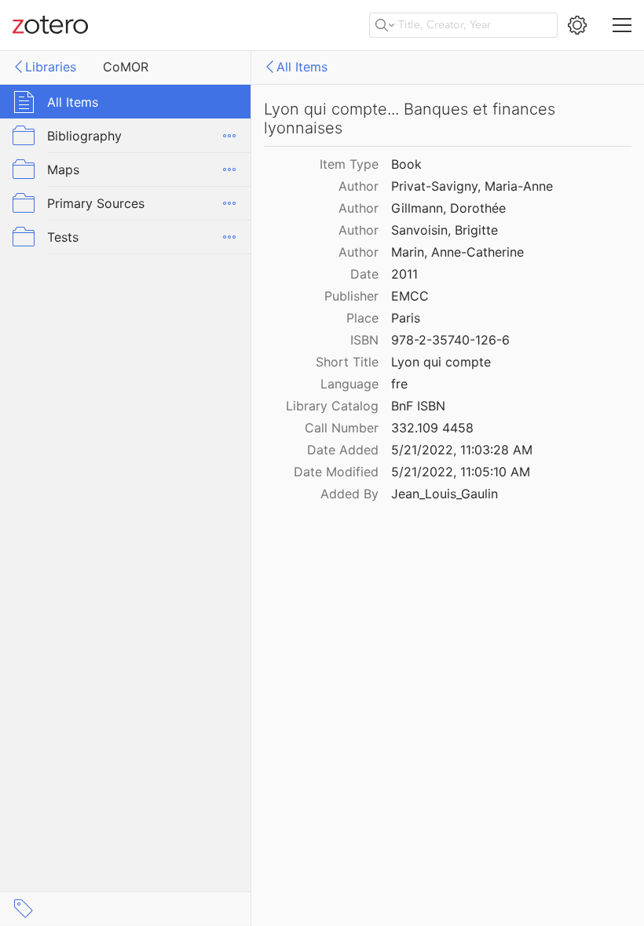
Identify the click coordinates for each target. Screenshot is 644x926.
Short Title (347, 362)
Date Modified (336, 471)
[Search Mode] (385, 25)
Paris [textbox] (405, 318)
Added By (349, 493)
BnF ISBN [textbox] (418, 406)
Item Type (349, 164)
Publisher (351, 296)
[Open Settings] (577, 25)
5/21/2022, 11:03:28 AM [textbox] (461, 450)
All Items (301, 67)
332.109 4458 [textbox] (432, 428)
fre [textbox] (399, 384)
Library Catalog (332, 406)
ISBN (364, 340)
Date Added (343, 450)
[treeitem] (125, 101)
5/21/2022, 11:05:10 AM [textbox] (460, 471)
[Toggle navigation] (622, 25)
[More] (229, 135)
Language (349, 384)
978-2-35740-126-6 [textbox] (450, 340)
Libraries (50, 67)
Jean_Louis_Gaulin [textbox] (444, 493)
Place (362, 318)
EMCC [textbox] (410, 296)
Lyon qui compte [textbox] (441, 362)
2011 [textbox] (404, 274)
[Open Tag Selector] (23, 908)
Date (364, 274)
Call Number (342, 428)
